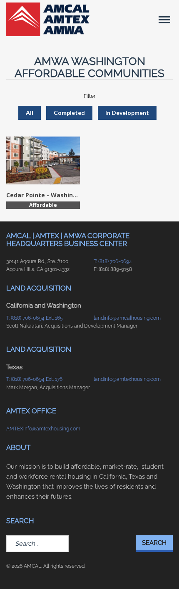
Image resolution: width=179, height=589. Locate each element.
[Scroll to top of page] (163, 569)
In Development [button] (127, 112)
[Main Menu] (164, 19)
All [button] (29, 112)
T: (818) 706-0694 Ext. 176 (34, 379)
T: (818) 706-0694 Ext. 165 (34, 318)
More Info (43, 160)
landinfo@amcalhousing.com (127, 318)
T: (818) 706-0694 (113, 261)
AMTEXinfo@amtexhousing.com (43, 429)
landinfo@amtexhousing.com (127, 379)
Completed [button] (69, 112)
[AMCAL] (48, 19)
